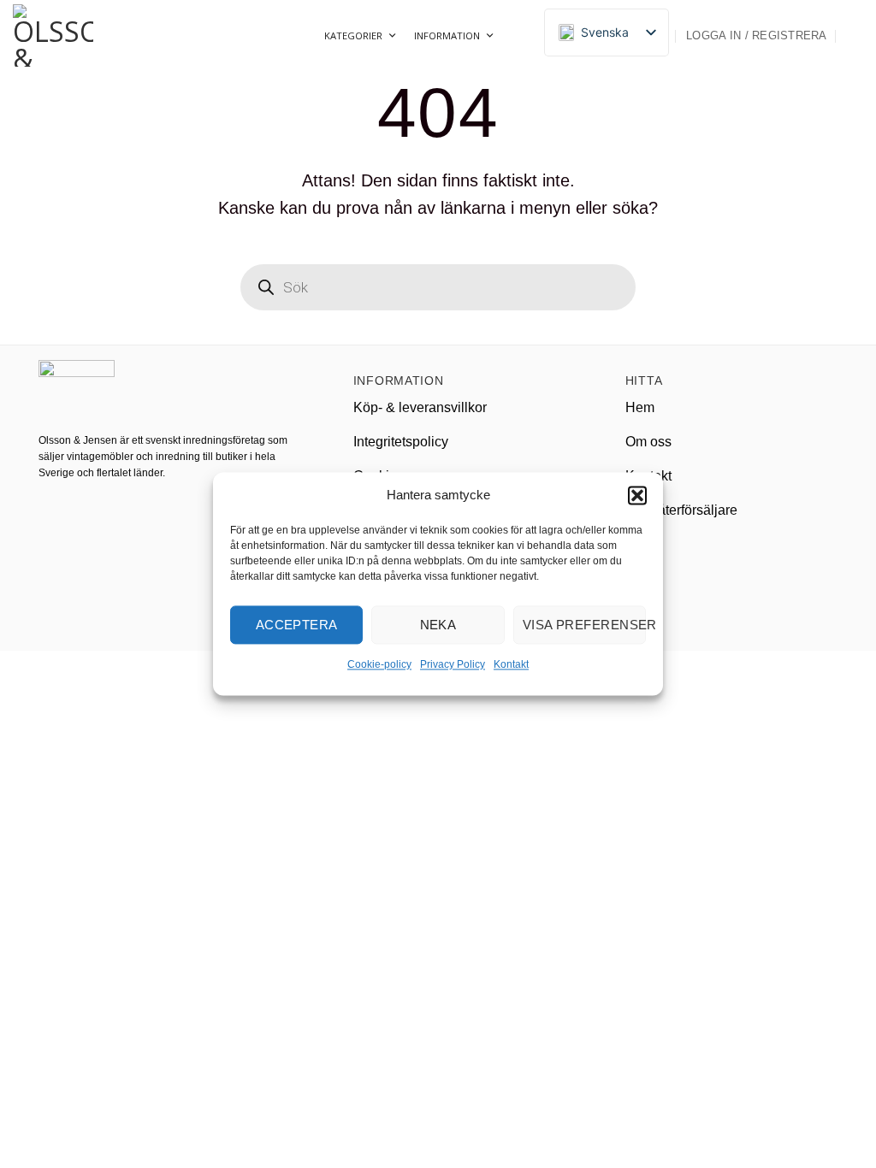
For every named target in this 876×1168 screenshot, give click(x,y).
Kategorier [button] (353, 35)
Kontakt (511, 664)
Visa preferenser (584, 624)
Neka (438, 624)
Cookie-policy (379, 664)
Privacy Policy (452, 664)
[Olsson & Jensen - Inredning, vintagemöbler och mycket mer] (98, 35)
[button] (637, 495)
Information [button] (447, 35)
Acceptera (297, 624)
